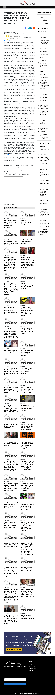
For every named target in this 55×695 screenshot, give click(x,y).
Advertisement (32, 668)
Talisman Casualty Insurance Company (14, 41)
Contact (31, 670)
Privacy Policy (32, 666)
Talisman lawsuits (11, 154)
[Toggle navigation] (4, 7)
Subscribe (15, 684)
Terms (30, 664)
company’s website (26, 159)
